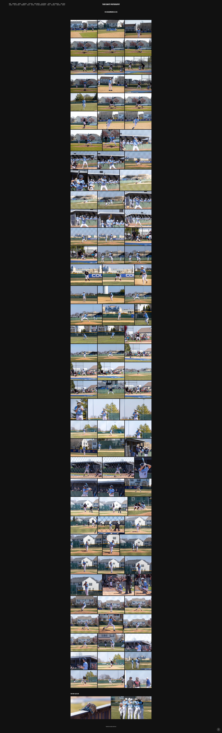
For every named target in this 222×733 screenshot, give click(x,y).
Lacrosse (10, 5)
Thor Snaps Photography (111, 4)
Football (49, 3)
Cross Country (37, 3)
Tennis (48, 5)
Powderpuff (23, 5)
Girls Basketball (56, 3)
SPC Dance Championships (41, 5)
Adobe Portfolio (113, 726)
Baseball (19, 3)
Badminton (14, 3)
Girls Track (63, 3)
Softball (32, 5)
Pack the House (17, 5)
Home (10, 3)
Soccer (28, 5)
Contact (63, 5)
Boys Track (30, 3)
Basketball (25, 3)
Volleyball (53, 5)
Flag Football (43, 3)
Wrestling (59, 5)
